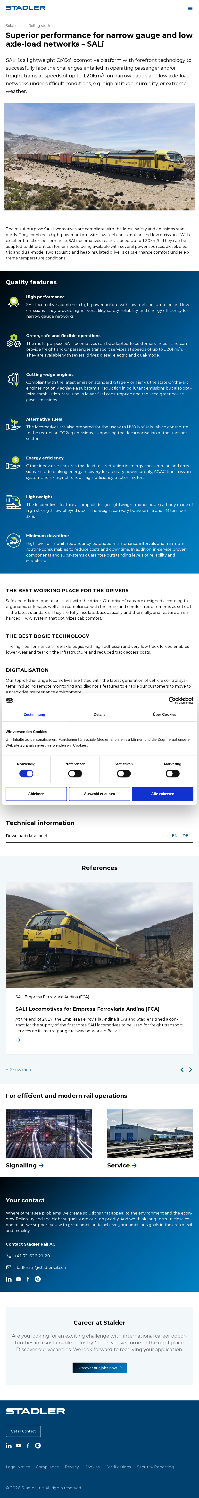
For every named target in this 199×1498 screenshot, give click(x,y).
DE (185, 835)
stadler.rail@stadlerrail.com (41, 1267)
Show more (21, 1069)
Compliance (47, 1467)
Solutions (13, 26)
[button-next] (190, 1069)
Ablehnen (36, 794)
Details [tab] (100, 714)
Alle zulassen (162, 794)
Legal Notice (18, 1467)
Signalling (21, 1165)
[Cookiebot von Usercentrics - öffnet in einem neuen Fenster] (172, 700)
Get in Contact (23, 1431)
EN (175, 835)
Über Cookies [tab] (164, 714)
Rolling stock (39, 26)
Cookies (92, 1467)
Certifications (118, 1467)
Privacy (72, 1467)
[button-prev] (182, 1069)
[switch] (75, 773)
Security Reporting (155, 1467)
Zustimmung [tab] (34, 714)
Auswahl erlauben (99, 794)
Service (118, 1165)
